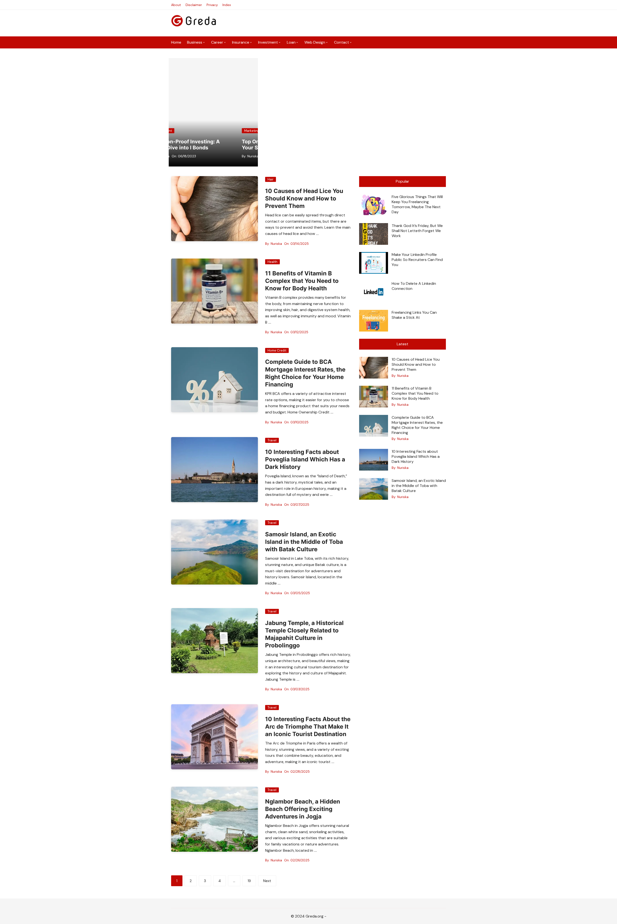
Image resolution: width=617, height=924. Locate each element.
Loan (291, 42)
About (176, 5)
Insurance (240, 42)
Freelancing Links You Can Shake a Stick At (414, 315)
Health (272, 262)
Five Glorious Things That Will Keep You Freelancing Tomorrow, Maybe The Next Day (417, 204)
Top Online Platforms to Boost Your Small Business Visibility (213, 145)
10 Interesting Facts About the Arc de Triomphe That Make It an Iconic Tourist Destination (307, 727)
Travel (272, 440)
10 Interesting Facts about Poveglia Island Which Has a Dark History (305, 459)
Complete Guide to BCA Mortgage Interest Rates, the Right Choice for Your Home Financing (417, 425)
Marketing (186, 131)
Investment (268, 42)
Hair (271, 179)
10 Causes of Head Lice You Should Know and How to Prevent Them (304, 198)
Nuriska (187, 156)
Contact (341, 42)
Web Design (314, 42)
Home (176, 42)
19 (249, 880)
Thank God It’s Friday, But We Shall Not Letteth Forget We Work (417, 230)
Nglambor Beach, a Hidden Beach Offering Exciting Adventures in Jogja (302, 809)
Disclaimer (194, 5)
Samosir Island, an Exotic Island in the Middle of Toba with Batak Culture (304, 542)
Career (217, 42)
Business (194, 42)
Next (267, 880)
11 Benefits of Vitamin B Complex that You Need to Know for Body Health (302, 281)
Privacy (212, 5)
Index (226, 5)
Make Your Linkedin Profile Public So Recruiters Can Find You (417, 259)
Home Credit (277, 350)
